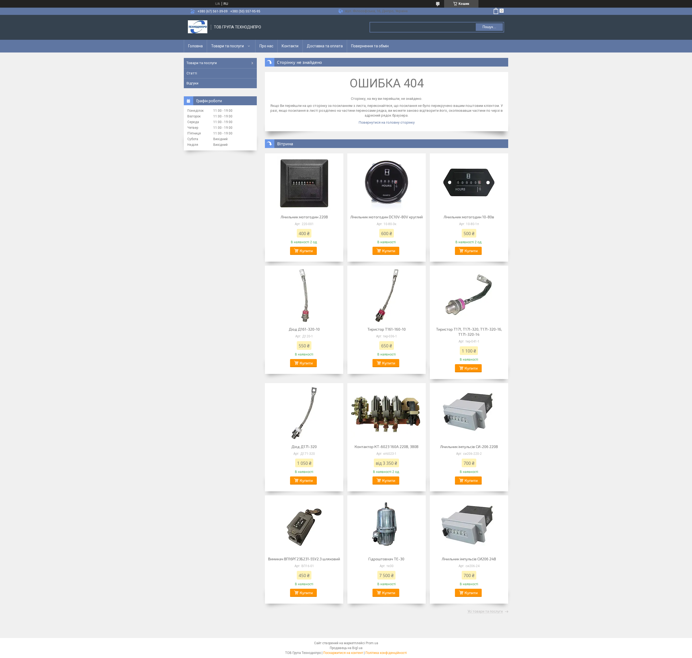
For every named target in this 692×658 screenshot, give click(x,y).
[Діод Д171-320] (304, 413)
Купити (306, 250)
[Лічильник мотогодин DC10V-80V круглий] (386, 183)
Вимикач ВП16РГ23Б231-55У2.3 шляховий (304, 559)
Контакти (290, 46)
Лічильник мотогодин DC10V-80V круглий (386, 217)
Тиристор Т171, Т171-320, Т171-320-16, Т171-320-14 (469, 332)
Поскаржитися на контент (343, 653)
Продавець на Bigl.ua (346, 648)
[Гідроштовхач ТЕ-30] (386, 525)
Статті (192, 73)
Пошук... (489, 27)
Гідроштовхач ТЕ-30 (386, 559)
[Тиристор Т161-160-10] (386, 295)
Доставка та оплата (325, 46)
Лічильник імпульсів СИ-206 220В (469, 446)
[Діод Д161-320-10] (304, 295)
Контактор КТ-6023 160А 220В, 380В (386, 446)
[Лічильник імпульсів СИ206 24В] (468, 525)
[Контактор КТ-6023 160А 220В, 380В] (386, 413)
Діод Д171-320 (304, 446)
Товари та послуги (227, 46)
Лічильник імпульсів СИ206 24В (469, 559)
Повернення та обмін (370, 46)
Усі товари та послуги (485, 611)
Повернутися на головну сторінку (387, 122)
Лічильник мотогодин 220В (304, 217)
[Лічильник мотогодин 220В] (304, 183)
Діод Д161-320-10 (304, 329)
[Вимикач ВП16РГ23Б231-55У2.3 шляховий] (304, 525)
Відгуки (192, 83)
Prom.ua (372, 643)
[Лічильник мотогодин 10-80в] (468, 183)
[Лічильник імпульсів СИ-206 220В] (468, 413)
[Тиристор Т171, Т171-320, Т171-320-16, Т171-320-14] (468, 295)
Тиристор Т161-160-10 (386, 329)
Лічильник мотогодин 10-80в (469, 217)
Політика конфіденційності (386, 653)
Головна (195, 46)
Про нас (266, 46)
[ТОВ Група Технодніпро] (197, 27)
